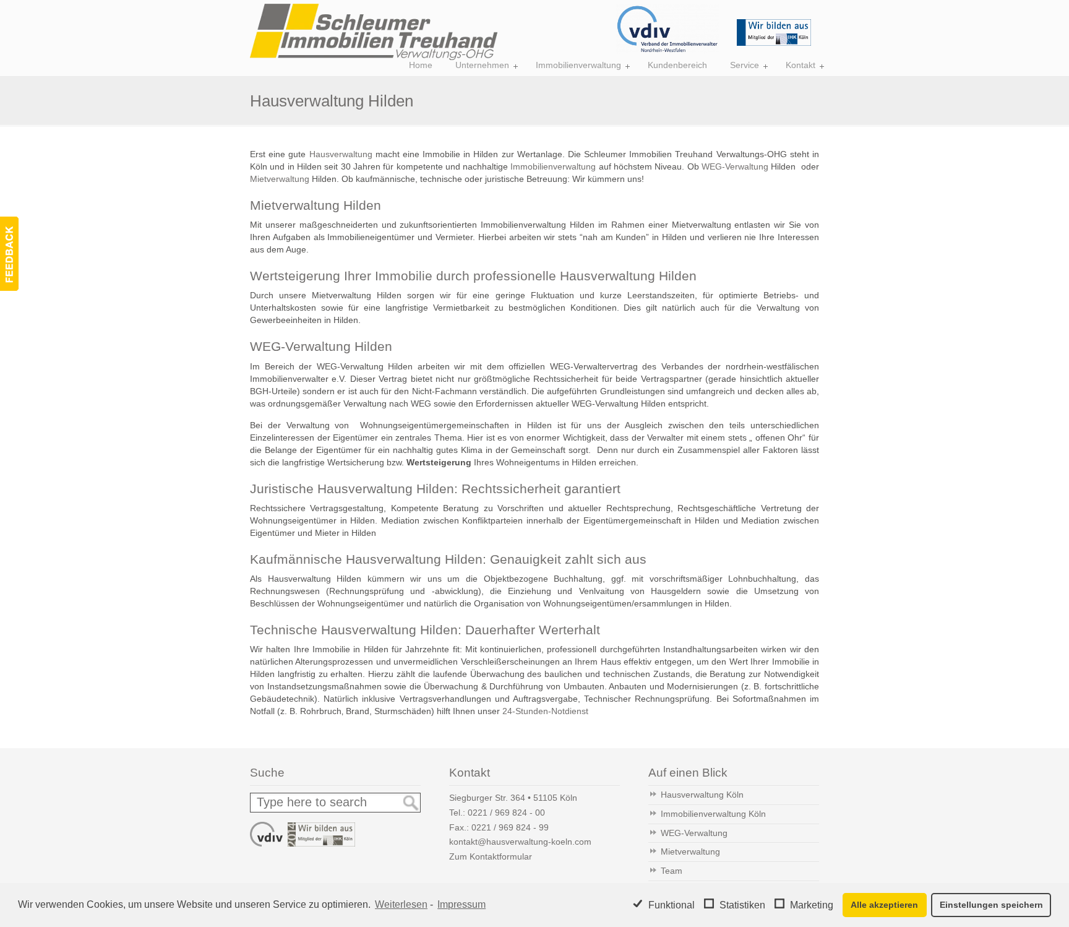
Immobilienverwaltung (553, 166)
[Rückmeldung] (9, 254)
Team (671, 871)
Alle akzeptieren (884, 905)
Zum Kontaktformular (490, 856)
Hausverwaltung (340, 154)
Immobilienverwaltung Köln (713, 814)
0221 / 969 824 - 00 (506, 812)
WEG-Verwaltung (735, 166)
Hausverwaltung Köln (702, 795)
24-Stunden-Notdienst (545, 711)
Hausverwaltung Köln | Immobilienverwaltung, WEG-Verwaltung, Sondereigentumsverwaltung (373, 32)
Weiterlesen (401, 904)
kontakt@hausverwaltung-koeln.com (520, 842)
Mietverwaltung (279, 179)
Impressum (461, 904)
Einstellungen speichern (991, 905)
